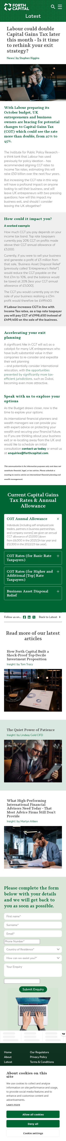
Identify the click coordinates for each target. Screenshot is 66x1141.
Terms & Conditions (42, 1062)
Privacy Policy (38, 1057)
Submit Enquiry (33, 989)
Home (8, 1052)
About (8, 1057)
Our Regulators (39, 1052)
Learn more (13, 1104)
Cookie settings (33, 1133)
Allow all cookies (33, 1114)
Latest (8, 1062)
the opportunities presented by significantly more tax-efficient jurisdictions (29, 375)
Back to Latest (48, 617)
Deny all (33, 1123)
